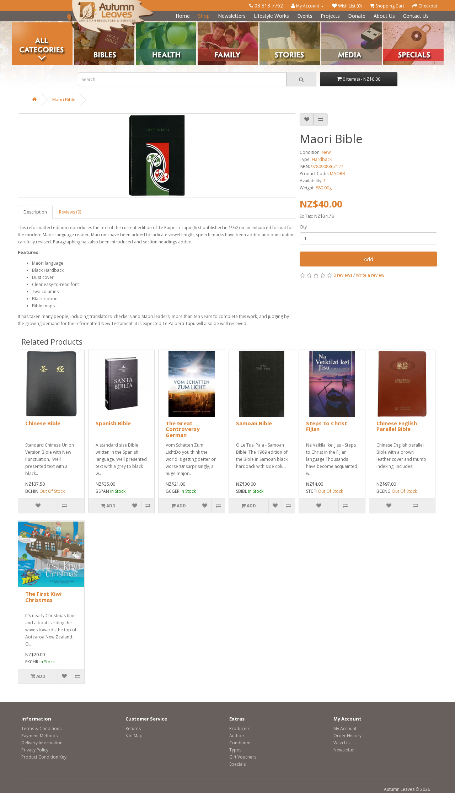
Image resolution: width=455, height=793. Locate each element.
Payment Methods (39, 736)
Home (183, 15)
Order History (347, 736)
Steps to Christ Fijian (326, 426)
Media (327, 25)
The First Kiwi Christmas (43, 596)
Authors (237, 736)
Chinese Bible (42, 423)
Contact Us (416, 15)
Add (368, 259)
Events (304, 15)
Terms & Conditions (41, 728)
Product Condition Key (43, 757)
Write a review (370, 275)
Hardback (322, 159)
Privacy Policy (34, 750)
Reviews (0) (70, 212)
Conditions (240, 743)
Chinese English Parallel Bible (396, 426)
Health (142, 25)
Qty (303, 227)
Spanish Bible (113, 423)
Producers (239, 728)
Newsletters (232, 15)
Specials (237, 764)
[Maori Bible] (157, 155)
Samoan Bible (254, 423)
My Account (345, 728)
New (326, 152)
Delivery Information (42, 743)
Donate (356, 15)
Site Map (134, 736)
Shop (204, 15)
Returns (133, 728)
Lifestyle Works (271, 15)
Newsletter (344, 750)
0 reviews (342, 275)
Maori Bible (63, 100)
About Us (384, 15)
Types (235, 750)
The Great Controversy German (183, 429)
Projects (330, 15)
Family (204, 25)
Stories (266, 25)
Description (35, 212)
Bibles (80, 25)
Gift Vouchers (242, 757)
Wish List (342, 743)
